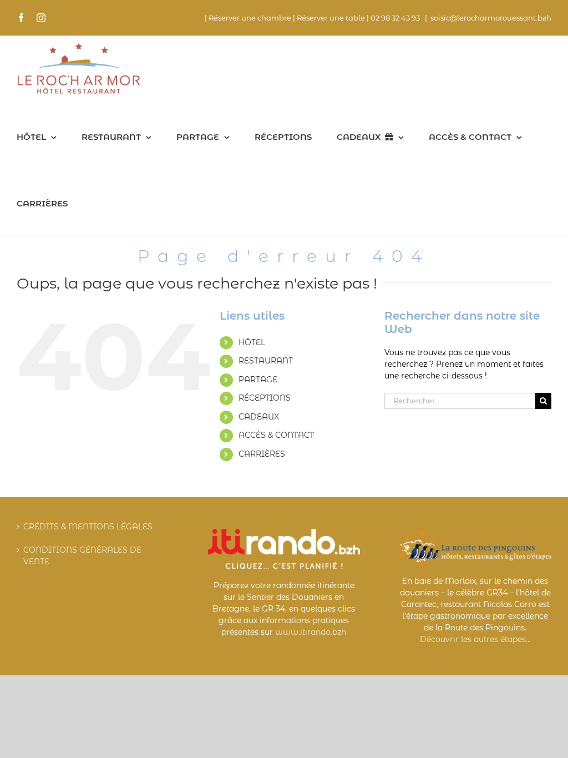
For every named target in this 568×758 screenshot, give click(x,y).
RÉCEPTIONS (265, 398)
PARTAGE (258, 380)
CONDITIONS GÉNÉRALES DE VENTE (82, 556)
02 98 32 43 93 (396, 17)
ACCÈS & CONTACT (276, 435)
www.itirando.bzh (310, 632)
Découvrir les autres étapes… (475, 639)
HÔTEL (252, 342)
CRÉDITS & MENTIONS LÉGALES (88, 527)
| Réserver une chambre (248, 17)
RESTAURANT (266, 361)
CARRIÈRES (262, 454)
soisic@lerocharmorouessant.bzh (490, 17)
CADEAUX (259, 417)
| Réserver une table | (331, 17)
